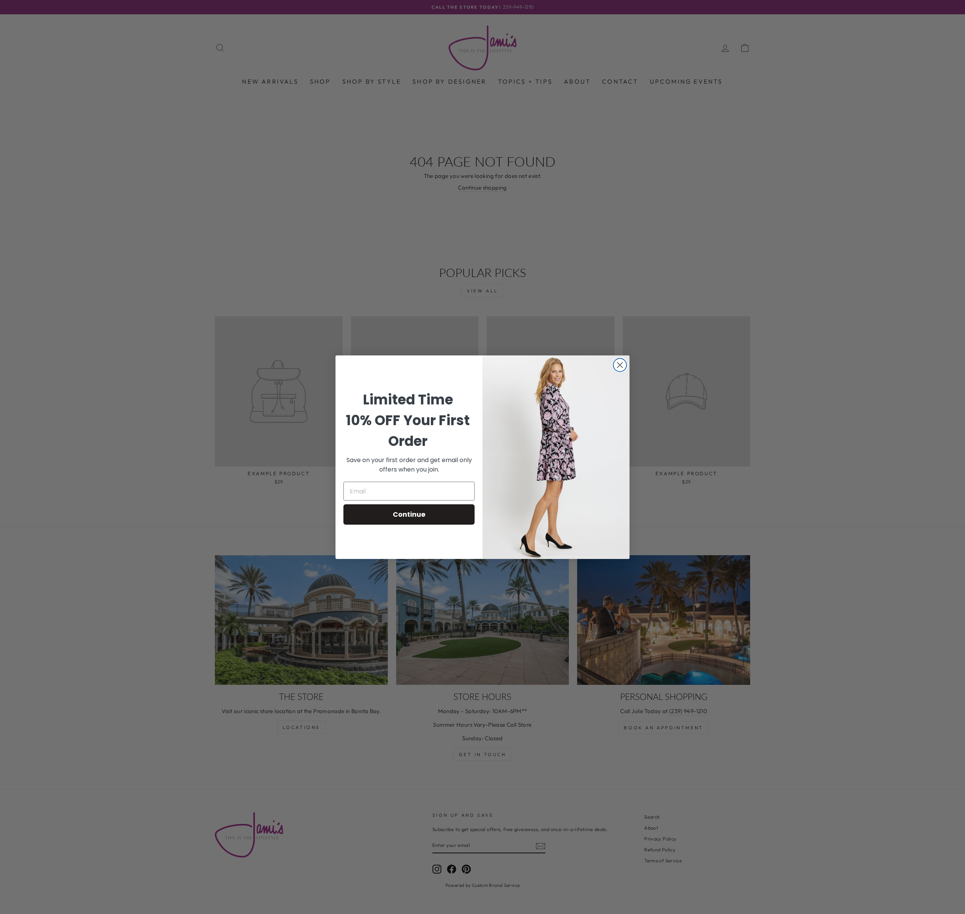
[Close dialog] (619, 365)
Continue (409, 514)
